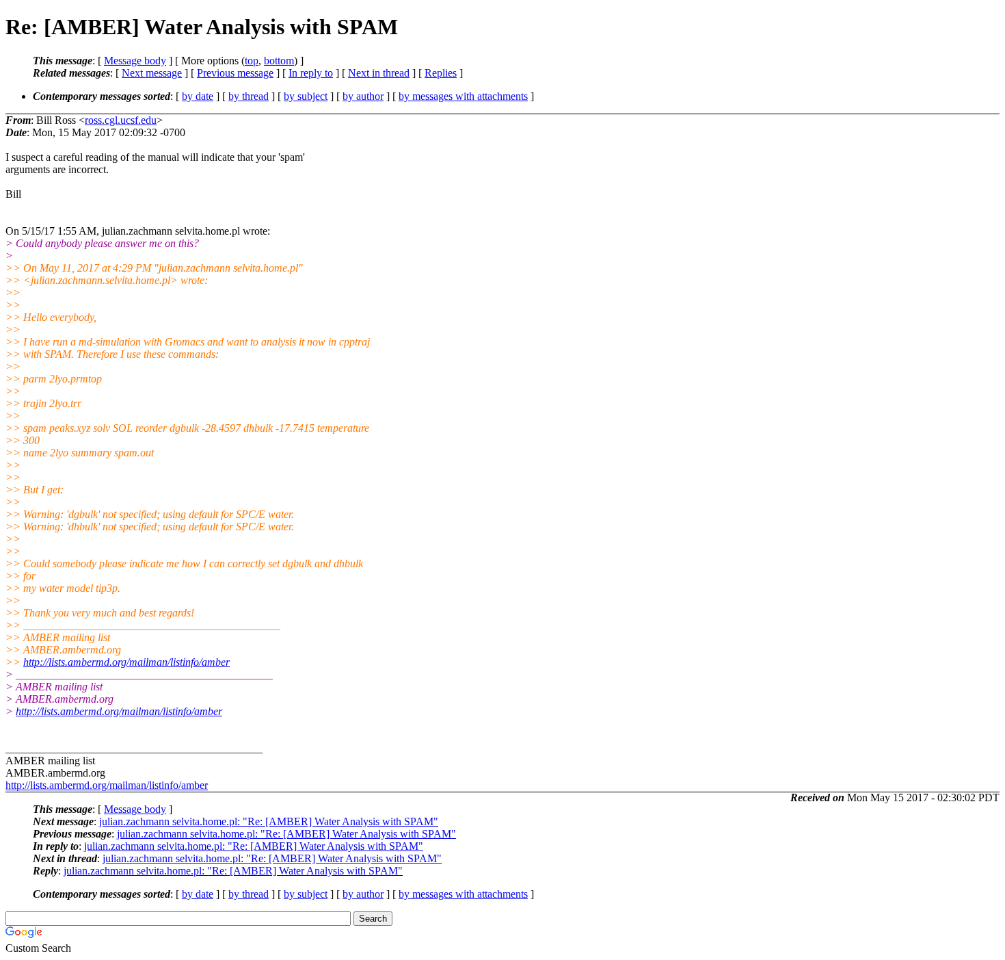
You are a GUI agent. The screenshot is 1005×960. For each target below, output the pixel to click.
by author (363, 96)
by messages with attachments (463, 96)
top (251, 60)
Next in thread (379, 73)
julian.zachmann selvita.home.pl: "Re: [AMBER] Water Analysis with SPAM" (268, 821)
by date (197, 96)
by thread (248, 96)
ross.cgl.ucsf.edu (121, 120)
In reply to (311, 73)
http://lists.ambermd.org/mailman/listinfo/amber (126, 662)
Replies (441, 73)
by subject (305, 96)
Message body (135, 60)
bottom (279, 60)
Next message (152, 73)
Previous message (235, 73)
